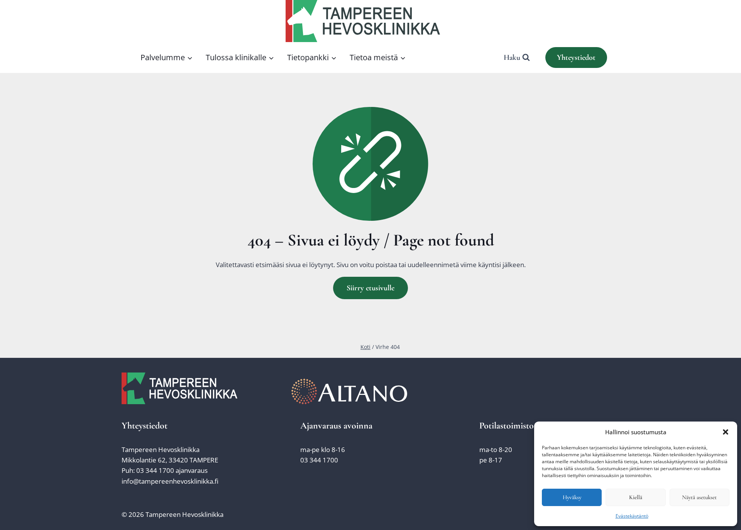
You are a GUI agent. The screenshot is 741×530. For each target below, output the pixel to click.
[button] (725, 432)
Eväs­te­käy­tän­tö (632, 516)
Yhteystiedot (576, 57)
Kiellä (635, 497)
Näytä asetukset (699, 497)
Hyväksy (572, 497)
